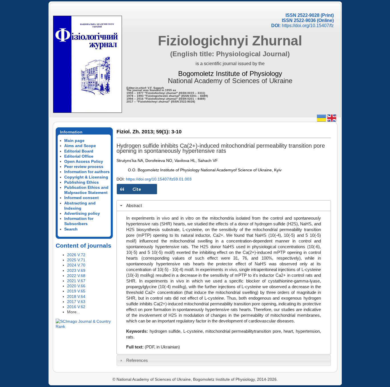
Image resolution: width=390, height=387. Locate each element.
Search (71, 229)
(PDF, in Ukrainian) (162, 346)
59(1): (163, 132)
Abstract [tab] (134, 205)
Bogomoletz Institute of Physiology (230, 73)
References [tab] (137, 360)
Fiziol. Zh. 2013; (135, 132)
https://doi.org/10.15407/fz (308, 25)
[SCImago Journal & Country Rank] (84, 326)
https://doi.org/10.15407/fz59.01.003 (159, 179)
